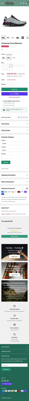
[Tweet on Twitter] (24, 117)
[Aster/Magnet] (9, 57)
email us (8, 214)
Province (3, 147)
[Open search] (21, 3)
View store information (9, 105)
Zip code (3, 153)
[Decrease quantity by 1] (8, 84)
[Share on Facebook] (19, 117)
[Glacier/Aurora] (3, 57)
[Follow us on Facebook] (2, 381)
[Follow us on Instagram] (8, 381)
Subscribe (6, 369)
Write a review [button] (14, 236)
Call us (3, 214)
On (2, 49)
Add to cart (14, 89)
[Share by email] (27, 117)
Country (3, 140)
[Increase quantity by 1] (15, 84)
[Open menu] (2, 3)
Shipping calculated (12, 76)
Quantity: (3, 84)
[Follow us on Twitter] (5, 381)
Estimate (6, 162)
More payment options (14, 97)
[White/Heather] (14, 57)
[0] (26, 3)
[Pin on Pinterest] (21, 117)
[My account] (23, 3)
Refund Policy (4, 168)
